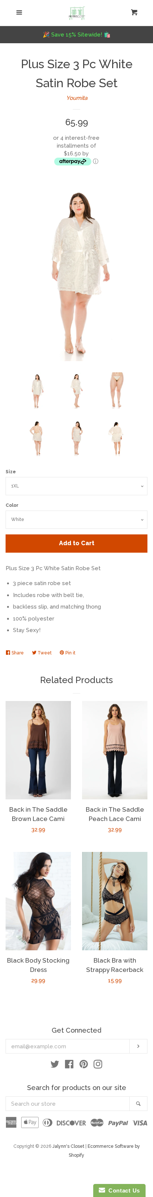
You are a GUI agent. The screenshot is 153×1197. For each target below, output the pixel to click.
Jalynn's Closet (68, 1146)
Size (11, 471)
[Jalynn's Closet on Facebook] (69, 1065)
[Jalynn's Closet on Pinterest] (83, 1065)
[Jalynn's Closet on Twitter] (55, 1065)
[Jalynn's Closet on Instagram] (98, 1065)
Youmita (76, 98)
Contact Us (122, 1190)
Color (12, 505)
